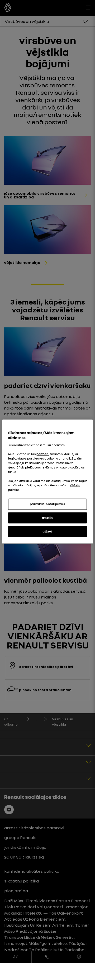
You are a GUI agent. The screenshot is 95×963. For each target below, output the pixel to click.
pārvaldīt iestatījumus (47, 504)
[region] (47, 481)
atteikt (47, 518)
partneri (42, 454)
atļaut (47, 531)
